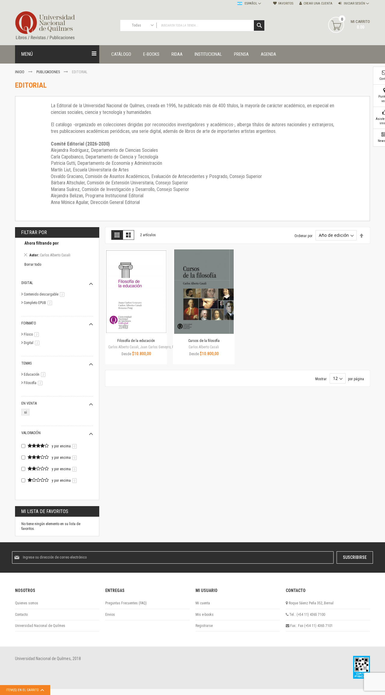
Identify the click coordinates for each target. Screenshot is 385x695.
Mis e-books (205, 614)
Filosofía (34, 383)
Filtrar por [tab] (34, 232)
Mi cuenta (203, 603)
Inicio (20, 72)
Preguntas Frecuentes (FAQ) (126, 603)
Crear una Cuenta (317, 3)
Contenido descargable (45, 294)
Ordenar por (303, 235)
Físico (32, 334)
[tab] (57, 250)
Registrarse (204, 626)
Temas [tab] (26, 363)
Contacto (21, 614)
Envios (110, 614)
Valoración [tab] (31, 433)
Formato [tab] (28, 323)
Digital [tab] (27, 283)
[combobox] (192, 25)
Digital (33, 343)
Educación (36, 374)
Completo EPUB (39, 303)
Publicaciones (48, 72)
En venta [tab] (29, 403)
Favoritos (285, 3)
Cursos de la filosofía (204, 341)
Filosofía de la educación (136, 341)
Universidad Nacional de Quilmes (40, 626)
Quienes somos (26, 603)
